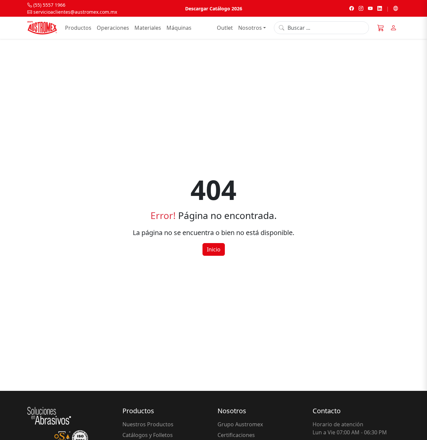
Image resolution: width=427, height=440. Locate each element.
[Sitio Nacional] (395, 8)
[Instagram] (361, 8)
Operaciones (113, 27)
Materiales (147, 27)
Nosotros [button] (250, 27)
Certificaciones (236, 435)
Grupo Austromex (240, 424)
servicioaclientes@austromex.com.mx (74, 12)
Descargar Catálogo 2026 (213, 8)
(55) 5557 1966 (48, 5)
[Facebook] (351, 8)
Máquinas (178, 27)
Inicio (214, 249)
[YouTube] (370, 8)
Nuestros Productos (147, 424)
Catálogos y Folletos (147, 435)
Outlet (225, 27)
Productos (78, 27)
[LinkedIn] (379, 8)
